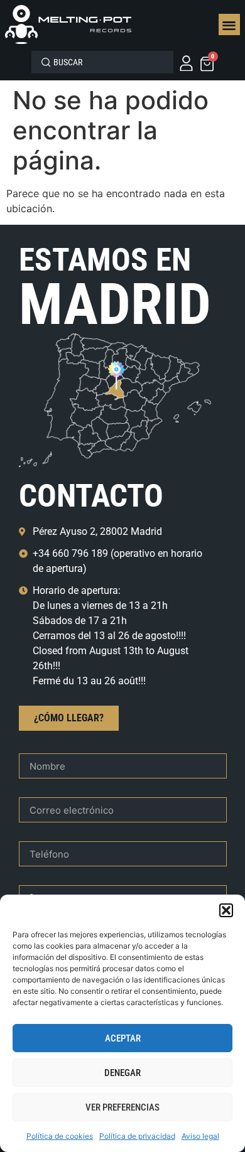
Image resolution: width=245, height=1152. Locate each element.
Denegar (122, 1073)
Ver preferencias (122, 1107)
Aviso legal (200, 1136)
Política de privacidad (137, 1136)
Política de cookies (59, 1136)
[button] (226, 910)
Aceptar (123, 1038)
